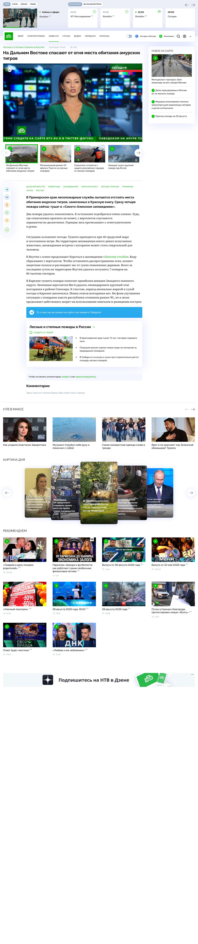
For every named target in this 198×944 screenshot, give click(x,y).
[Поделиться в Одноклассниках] (7, 205)
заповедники (70, 187)
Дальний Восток (35, 187)
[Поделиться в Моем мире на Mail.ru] (7, 220)
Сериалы (104, 36)
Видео (77, 36)
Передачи (90, 36)
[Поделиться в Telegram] (7, 189)
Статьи (66, 36)
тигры (29, 190)
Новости (54, 36)
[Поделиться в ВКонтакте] (7, 197)
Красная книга (89, 187)
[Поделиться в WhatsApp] (7, 212)
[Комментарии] (7, 230)
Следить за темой (43, 333)
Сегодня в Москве (148, 36)
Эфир (20, 36)
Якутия (40, 190)
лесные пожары (110, 187)
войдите (66, 377)
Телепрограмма (36, 36)
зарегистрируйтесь (86, 377)
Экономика (169, 36)
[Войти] (184, 36)
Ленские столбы (116, 257)
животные (54, 187)
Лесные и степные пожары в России (23, 47)
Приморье (127, 187)
